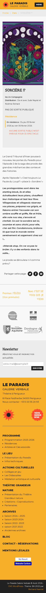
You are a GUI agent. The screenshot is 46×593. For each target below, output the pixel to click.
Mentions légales (16, 550)
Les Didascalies (13, 475)
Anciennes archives (15, 530)
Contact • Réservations (20, 543)
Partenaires (11, 505)
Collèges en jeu (13, 472)
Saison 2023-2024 (14, 519)
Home (6, 13)
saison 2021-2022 (14, 526)
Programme (11, 435)
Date (14, 13)
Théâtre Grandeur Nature (17, 488)
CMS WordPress (15, 586)
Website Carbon (23, 563)
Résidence (11, 116)
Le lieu (7, 453)
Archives (9, 511)
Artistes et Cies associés (17, 447)
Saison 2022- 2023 (14, 523)
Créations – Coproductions (19, 501)
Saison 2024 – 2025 (15, 516)
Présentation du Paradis (18, 457)
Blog (6, 536)
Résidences (11, 443)
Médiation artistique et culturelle (22, 479)
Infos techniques (14, 461)
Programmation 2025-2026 (19, 440)
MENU (39, 4)
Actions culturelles (18, 467)
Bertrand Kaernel (35, 589)
